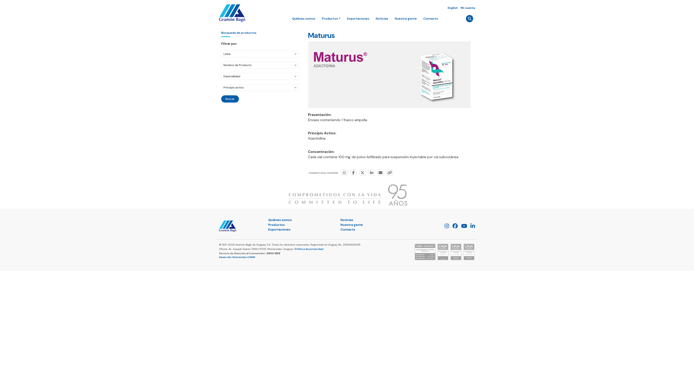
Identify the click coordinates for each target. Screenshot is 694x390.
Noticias (382, 19)
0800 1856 (273, 253)
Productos (276, 225)
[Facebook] (454, 227)
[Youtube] (463, 227)
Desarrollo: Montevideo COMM (237, 257)
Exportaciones (358, 19)
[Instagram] (445, 227)
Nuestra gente (406, 19)
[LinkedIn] (471, 227)
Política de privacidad (309, 249)
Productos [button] (330, 19)
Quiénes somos (303, 19)
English (453, 8)
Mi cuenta (468, 8)
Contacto (430, 19)
